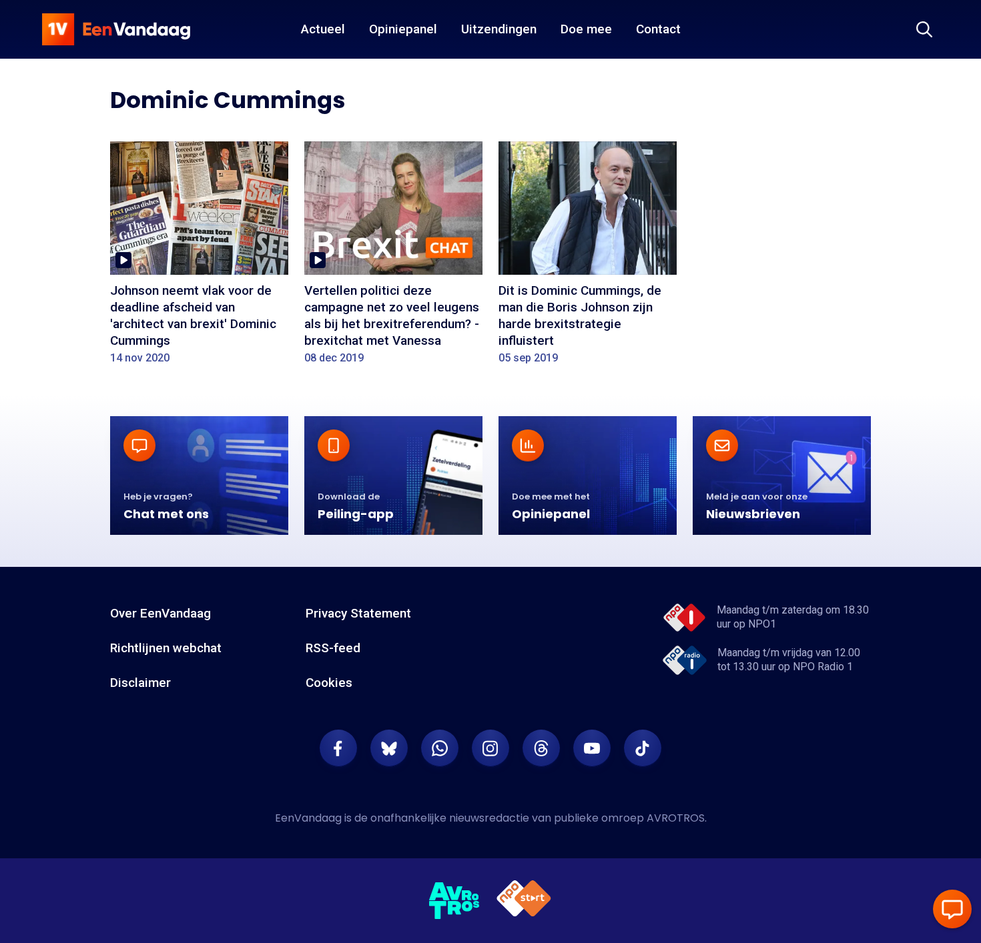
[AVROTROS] (454, 901)
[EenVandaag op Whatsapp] (439, 748)
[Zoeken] (924, 29)
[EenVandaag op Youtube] (592, 748)
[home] (116, 29)
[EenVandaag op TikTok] (642, 748)
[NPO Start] (524, 901)
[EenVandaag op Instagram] (490, 748)
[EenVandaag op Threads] (541, 748)
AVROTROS (676, 818)
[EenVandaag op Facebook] (338, 748)
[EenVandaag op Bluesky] (389, 748)
